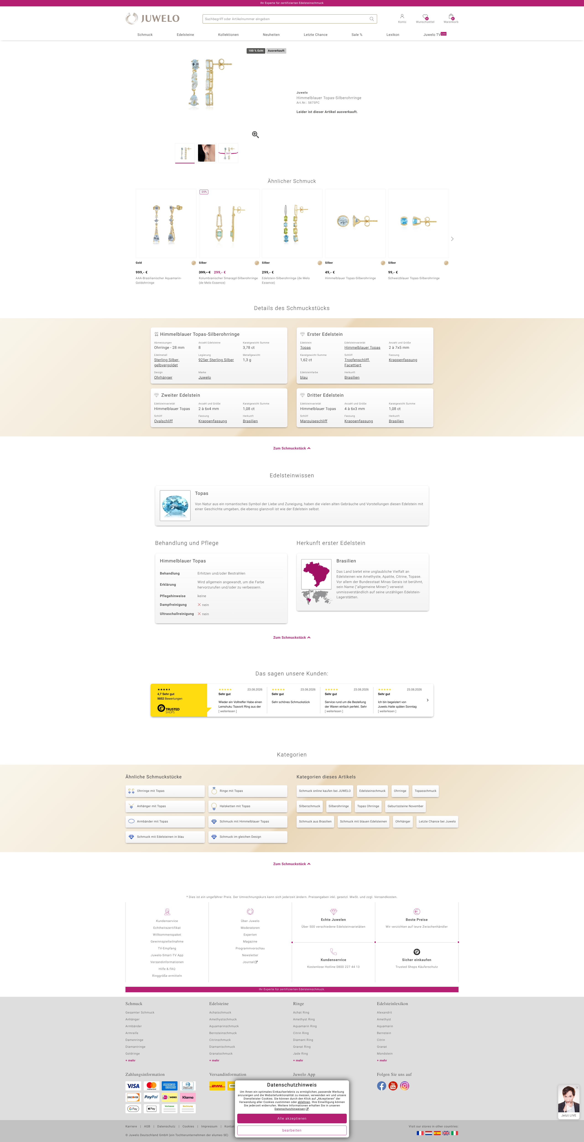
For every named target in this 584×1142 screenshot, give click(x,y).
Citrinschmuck (220, 1040)
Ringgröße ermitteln (167, 976)
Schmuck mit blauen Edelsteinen (363, 821)
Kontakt (230, 1127)
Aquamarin (385, 1026)
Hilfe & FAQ (167, 969)
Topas (305, 347)
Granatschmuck (221, 1054)
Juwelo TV (435, 34)
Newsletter (250, 955)
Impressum (209, 1127)
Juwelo (204, 377)
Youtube (393, 1085)
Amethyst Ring (304, 1019)
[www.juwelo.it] (454, 1133)
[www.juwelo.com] (446, 1133)
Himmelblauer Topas (362, 347)
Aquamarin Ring (305, 1026)
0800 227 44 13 (348, 967)
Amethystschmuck (223, 1019)
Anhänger (132, 1019)
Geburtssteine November (405, 806)
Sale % (357, 34)
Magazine (250, 942)
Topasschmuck (425, 791)
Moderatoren (250, 928)
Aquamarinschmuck (224, 1026)
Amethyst (384, 1019)
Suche (372, 19)
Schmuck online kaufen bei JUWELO (325, 791)
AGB (147, 1127)
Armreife (131, 1033)
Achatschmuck (220, 1013)
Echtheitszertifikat (167, 928)
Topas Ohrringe (368, 806)
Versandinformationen (167, 962)
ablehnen (304, 1102)
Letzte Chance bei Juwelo (437, 821)
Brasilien (352, 377)
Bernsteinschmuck (223, 1033)
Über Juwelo (250, 921)
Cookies (188, 1127)
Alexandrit (384, 1013)
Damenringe (134, 1040)
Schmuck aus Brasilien (315, 821)
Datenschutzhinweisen (289, 1109)
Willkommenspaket (167, 935)
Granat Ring (302, 1047)
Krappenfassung (403, 360)
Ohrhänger (163, 377)
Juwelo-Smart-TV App (167, 955)
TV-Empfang (167, 948)
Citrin (381, 1040)
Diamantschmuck (222, 1047)
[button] (402, 19)
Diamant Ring (303, 1040)
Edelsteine (185, 34)
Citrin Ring (301, 1033)
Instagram (404, 1085)
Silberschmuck (309, 806)
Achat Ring (301, 1013)
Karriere (131, 1127)
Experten (250, 935)
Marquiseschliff (313, 421)
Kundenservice (167, 921)
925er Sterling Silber (216, 360)
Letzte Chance (316, 34)
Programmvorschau (250, 948)
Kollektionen (228, 34)
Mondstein (385, 1054)
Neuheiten (271, 34)
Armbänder (133, 1026)
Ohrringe (400, 791)
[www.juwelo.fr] (420, 1133)
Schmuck (145, 34)
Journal (248, 962)
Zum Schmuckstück (289, 448)
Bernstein (384, 1033)
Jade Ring (300, 1054)
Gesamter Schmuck (139, 1013)
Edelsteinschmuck (372, 791)
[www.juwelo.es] (437, 1133)
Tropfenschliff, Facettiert (357, 362)
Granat (382, 1047)
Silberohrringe (339, 806)
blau (304, 377)
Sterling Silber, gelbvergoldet (166, 362)
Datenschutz (166, 1127)
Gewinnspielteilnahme (167, 942)
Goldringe (132, 1054)
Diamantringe (135, 1047)
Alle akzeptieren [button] (292, 1118)
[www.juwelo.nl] (428, 1133)
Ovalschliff (163, 421)
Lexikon (393, 34)
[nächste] (451, 238)
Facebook (381, 1085)
